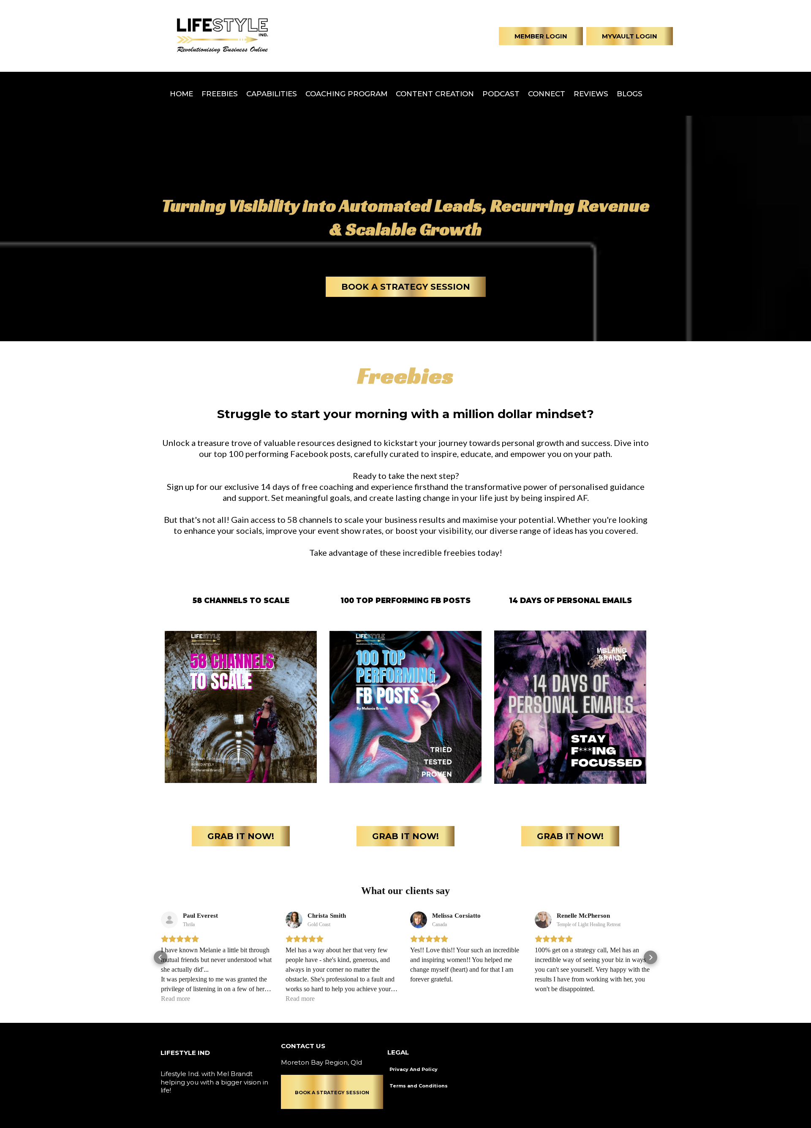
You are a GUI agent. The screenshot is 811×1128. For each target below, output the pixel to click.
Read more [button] (175, 998)
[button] (160, 957)
